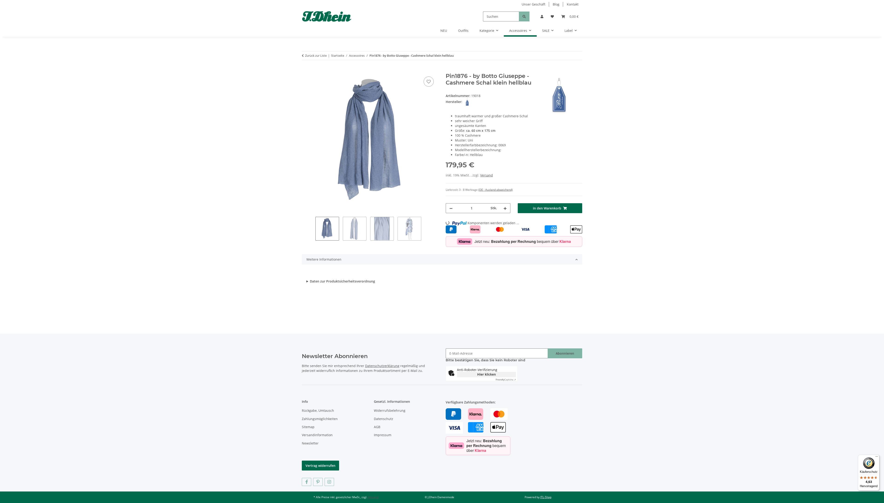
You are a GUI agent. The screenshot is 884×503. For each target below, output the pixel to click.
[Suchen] (524, 16)
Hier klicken (486, 374)
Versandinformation (317, 435)
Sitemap (308, 427)
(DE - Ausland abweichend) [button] (495, 190)
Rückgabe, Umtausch (318, 410)
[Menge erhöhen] (505, 208)
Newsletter (310, 443)
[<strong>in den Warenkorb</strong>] (305, 70)
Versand (486, 175)
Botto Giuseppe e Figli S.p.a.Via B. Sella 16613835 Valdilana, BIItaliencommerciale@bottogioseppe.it (340, 281)
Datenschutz (383, 419)
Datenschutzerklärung (382, 366)
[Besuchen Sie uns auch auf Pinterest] (318, 482)
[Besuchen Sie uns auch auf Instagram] (329, 482)
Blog (556, 4)
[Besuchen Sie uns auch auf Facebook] (306, 482)
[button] (542, 16)
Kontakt (573, 4)
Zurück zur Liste (316, 55)
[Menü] (876, 457)
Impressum (382, 435)
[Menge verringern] (451, 208)
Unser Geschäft (533, 4)
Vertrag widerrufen (320, 465)
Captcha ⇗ (506, 379)
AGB (377, 427)
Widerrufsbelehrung (389, 410)
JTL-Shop (545, 497)
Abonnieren (565, 353)
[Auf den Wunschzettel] (429, 81)
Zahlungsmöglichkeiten (320, 419)
